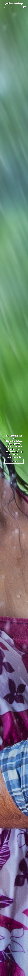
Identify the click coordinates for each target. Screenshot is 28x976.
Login (4, 7)
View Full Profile (14, 461)
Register (12, 7)
